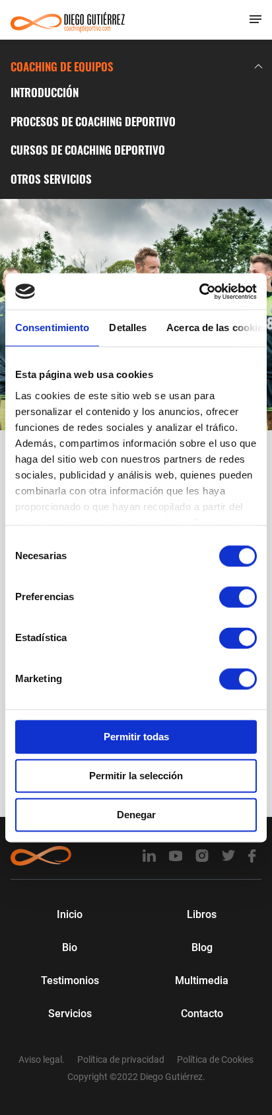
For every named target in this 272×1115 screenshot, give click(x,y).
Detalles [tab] (128, 327)
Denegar (136, 814)
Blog (202, 947)
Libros (202, 914)
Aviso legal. (41, 1059)
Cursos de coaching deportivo (88, 149)
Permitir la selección (136, 775)
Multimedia (201, 980)
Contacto (202, 1013)
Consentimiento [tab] (52, 327)
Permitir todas (136, 736)
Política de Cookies (215, 1059)
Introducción (45, 92)
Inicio (70, 914)
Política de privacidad (120, 1059)
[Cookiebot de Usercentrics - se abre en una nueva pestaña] (199, 291)
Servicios (70, 1013)
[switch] (238, 596)
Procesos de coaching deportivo (93, 121)
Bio (69, 947)
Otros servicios (51, 179)
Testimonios (70, 980)
